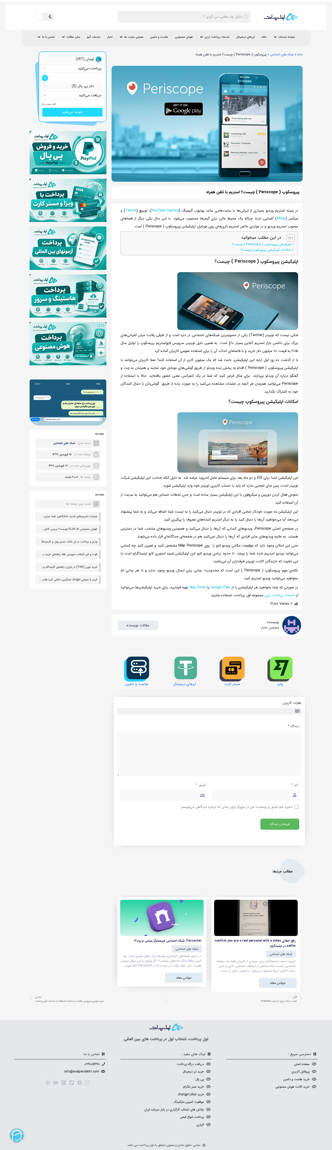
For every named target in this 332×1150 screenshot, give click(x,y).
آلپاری (200, 1124)
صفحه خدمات (286, 37)
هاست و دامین (159, 37)
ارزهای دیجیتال (245, 37)
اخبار (109, 37)
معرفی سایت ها (133, 37)
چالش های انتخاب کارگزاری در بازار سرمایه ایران (174, 1109)
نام (295, 785)
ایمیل (201, 785)
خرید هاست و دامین (296, 1079)
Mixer (281, 218)
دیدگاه (293, 726)
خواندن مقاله (277, 983)
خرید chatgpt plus (191, 1094)
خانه (264, 37)
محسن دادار (270, 627)
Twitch (130, 210)
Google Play (220, 587)
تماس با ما (48, 37)
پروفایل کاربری (301, 1071)
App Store (197, 587)
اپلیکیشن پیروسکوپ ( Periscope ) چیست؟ (261, 244)
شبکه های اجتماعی (282, 54)
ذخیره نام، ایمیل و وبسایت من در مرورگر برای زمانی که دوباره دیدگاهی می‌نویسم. (236, 807)
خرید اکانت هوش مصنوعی (293, 1086)
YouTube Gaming (165, 210)
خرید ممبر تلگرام (193, 1086)
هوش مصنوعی (184, 37)
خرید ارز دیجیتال (193, 1071)
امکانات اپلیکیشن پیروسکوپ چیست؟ (265, 250)
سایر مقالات (73, 37)
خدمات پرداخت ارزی (217, 37)
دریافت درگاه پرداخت (190, 1064)
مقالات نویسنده (138, 625)
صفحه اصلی (302, 1064)
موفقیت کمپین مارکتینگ (189, 1101)
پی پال (200, 1079)
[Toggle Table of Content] (288, 238)
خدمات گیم (93, 37)
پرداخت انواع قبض (192, 1117)
